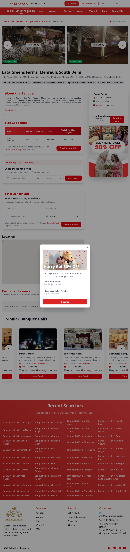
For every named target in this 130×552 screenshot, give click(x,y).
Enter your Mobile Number (56, 291)
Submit (65, 302)
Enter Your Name (52, 281)
